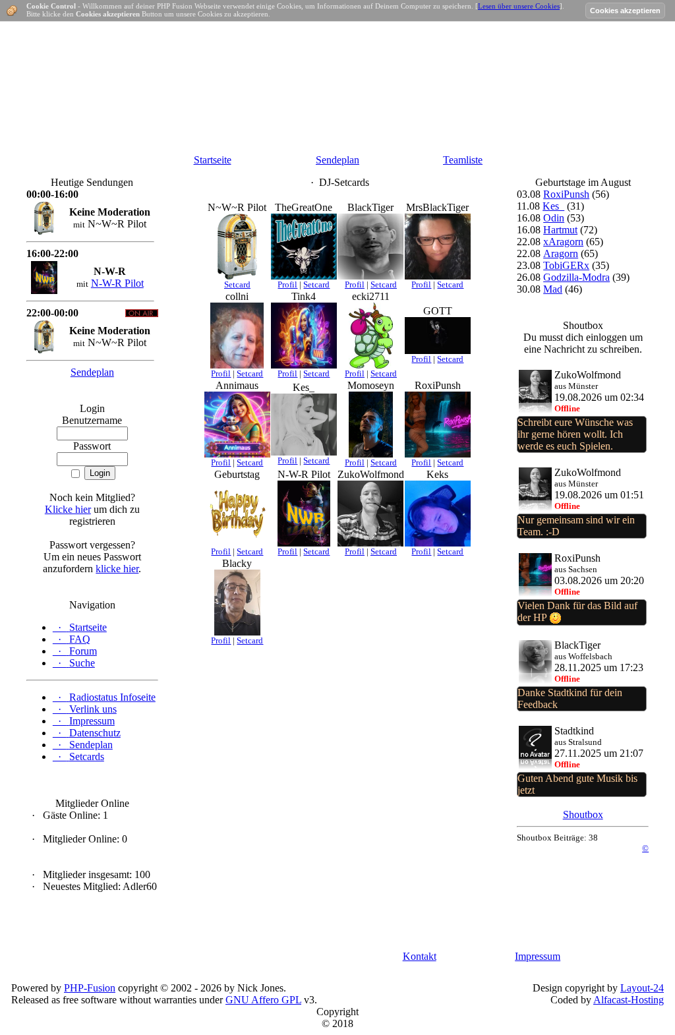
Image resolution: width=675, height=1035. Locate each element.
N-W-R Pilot (117, 283)
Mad (552, 289)
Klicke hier (68, 509)
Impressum (537, 956)
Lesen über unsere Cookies (519, 6)
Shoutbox (583, 814)
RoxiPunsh (566, 194)
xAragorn (563, 241)
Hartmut (560, 229)
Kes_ (553, 206)
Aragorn (560, 253)
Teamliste (463, 159)
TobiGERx (566, 265)
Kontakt (419, 956)
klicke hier (117, 568)
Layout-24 (642, 987)
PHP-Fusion (89, 987)
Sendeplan (337, 159)
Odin (553, 217)
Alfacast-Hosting (628, 999)
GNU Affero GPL (263, 999)
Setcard (237, 284)
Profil (287, 284)
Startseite (212, 159)
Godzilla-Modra (576, 277)
